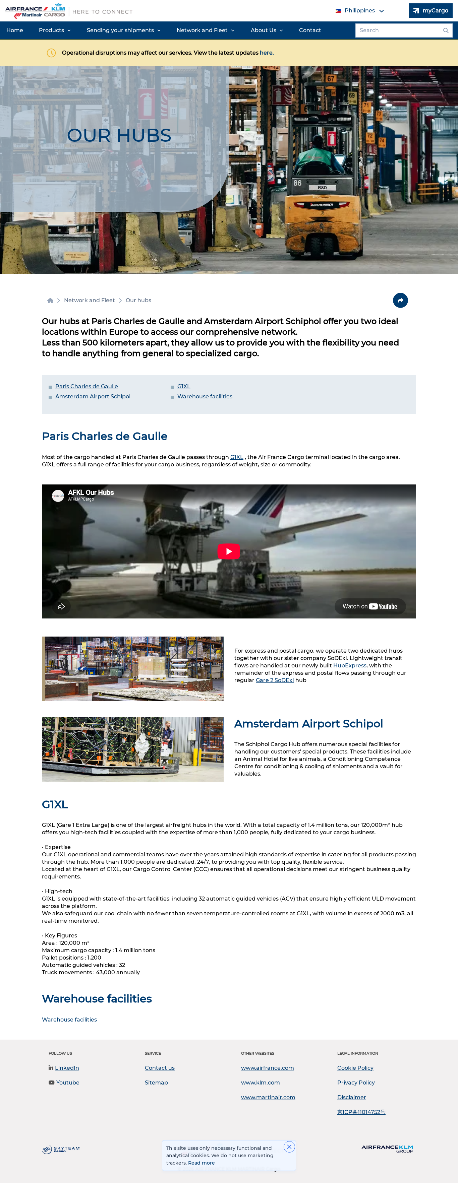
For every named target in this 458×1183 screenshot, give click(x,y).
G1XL (183, 386)
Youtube (67, 1082)
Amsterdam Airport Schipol (92, 396)
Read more (201, 1163)
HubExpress (349, 665)
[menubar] (164, 30)
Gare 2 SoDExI (275, 680)
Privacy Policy (356, 1082)
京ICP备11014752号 (361, 1112)
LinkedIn (67, 1068)
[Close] (289, 1147)
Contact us (160, 1068)
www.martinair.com (268, 1097)
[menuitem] (15, 30)
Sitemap (156, 1082)
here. (267, 53)
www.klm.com (260, 1082)
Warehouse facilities (204, 396)
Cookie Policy (355, 1068)
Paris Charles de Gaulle (86, 386)
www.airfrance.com (267, 1068)
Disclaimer (351, 1097)
